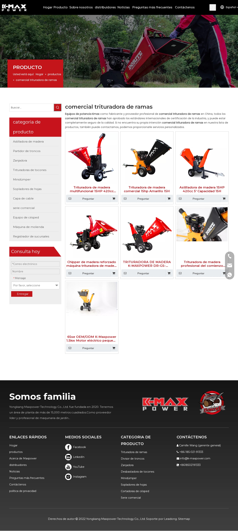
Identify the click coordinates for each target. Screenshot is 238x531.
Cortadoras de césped (135, 491)
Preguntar (88, 198)
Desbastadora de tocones (137, 471)
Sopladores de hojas (134, 484)
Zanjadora (127, 465)
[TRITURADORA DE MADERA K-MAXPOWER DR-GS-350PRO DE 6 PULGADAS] (147, 232)
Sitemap (184, 519)
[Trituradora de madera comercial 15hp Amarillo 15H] (147, 158)
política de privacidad (22, 491)
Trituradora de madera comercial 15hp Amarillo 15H (147, 189)
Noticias (14, 471)
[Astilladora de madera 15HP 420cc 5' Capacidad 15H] (202, 158)
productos (15, 452)
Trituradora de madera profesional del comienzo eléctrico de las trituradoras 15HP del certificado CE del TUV (202, 264)
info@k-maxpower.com (195, 458)
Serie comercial (131, 497)
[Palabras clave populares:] (212, 7)
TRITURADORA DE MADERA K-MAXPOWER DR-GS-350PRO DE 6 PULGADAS (147, 264)
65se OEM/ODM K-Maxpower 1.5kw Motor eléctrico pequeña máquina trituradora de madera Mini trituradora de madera (91, 338)
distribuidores (18, 465)
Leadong (170, 519)
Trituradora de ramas (134, 452)
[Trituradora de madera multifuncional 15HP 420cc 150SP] (91, 158)
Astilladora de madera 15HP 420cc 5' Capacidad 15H (202, 189)
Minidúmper (129, 478)
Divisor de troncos (132, 458)
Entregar (22, 294)
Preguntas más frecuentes (26, 478)
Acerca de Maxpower (23, 458)
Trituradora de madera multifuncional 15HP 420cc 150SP (92, 189)
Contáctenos (17, 484)
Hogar (13, 445)
